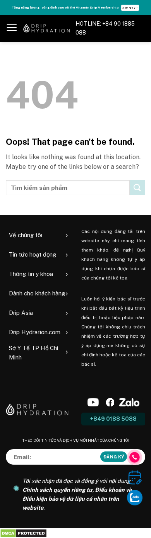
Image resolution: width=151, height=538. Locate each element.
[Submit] (137, 187)
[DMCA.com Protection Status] (23, 532)
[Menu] (11, 28)
